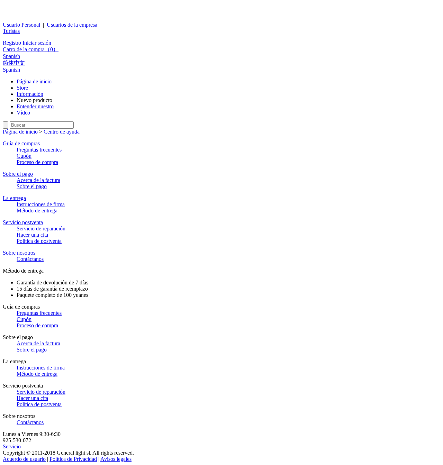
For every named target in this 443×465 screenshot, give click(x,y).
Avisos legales (116, 459)
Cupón (24, 156)
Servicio (12, 446)
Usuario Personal (21, 25)
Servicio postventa (23, 222)
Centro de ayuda (62, 132)
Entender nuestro (35, 106)
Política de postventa (39, 241)
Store (22, 88)
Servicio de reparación (41, 228)
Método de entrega (37, 210)
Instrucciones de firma (41, 204)
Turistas (11, 31)
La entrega (14, 198)
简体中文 (14, 63)
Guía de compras (21, 143)
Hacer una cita (32, 235)
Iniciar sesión (36, 43)
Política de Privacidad (73, 459)
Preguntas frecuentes (39, 150)
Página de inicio (34, 81)
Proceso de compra (37, 162)
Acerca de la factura (38, 180)
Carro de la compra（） (30, 49)
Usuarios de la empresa (72, 25)
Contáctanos (30, 259)
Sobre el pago (18, 174)
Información (30, 94)
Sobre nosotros (19, 253)
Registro (12, 43)
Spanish (11, 56)
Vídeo (23, 113)
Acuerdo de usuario (24, 459)
